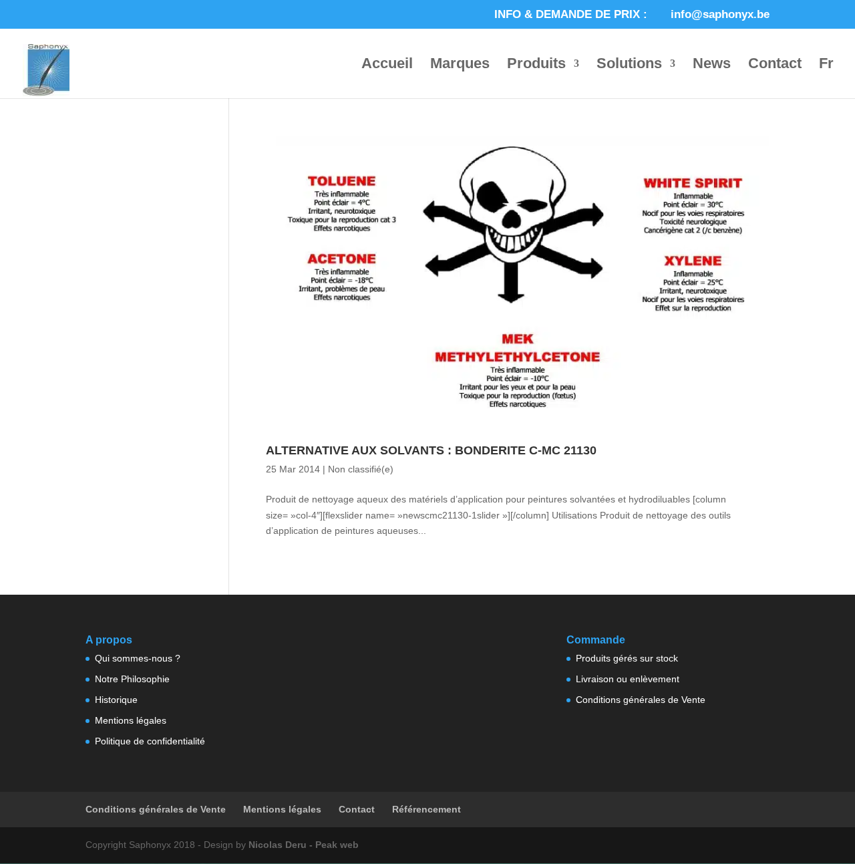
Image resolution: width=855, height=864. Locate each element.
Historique (116, 699)
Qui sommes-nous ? (137, 658)
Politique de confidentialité (150, 741)
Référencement (426, 809)
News (712, 65)
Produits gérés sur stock (627, 658)
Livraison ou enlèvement (627, 679)
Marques (460, 65)
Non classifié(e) (360, 469)
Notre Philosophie (132, 679)
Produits (536, 65)
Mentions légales (130, 720)
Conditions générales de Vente (640, 699)
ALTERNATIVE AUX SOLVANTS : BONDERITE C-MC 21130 (431, 450)
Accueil (387, 65)
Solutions (629, 65)
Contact (775, 65)
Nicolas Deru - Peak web (303, 844)
